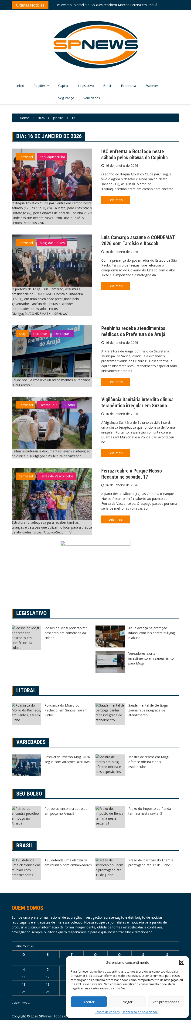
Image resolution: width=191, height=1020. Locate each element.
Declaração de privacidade (140, 1012)
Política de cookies (107, 1012)
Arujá (23, 333)
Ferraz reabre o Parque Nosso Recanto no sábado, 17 (131, 474)
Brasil (107, 85)
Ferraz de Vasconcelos (57, 476)
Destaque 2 (48, 405)
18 (24, 984)
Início (20, 85)
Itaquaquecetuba (52, 157)
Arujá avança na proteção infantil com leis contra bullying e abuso (151, 633)
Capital (63, 85)
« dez (16, 1003)
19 (48, 984)
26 (48, 992)
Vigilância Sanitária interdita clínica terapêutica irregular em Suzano (137, 403)
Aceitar (89, 1001)
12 (48, 977)
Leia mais (115, 200)
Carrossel (26, 157)
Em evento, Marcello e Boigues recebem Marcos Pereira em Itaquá (106, 2)
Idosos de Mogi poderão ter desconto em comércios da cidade (65, 633)
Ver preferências (166, 1001)
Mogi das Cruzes (52, 243)
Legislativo (86, 85)
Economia (128, 85)
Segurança (66, 98)
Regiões (40, 85)
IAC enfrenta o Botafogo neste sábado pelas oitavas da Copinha (134, 154)
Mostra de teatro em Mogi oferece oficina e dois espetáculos (148, 762)
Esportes (152, 85)
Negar (128, 1001)
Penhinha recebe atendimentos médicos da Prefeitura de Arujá (133, 331)
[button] (181, 962)
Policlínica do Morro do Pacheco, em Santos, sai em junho (66, 710)
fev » (26, 1003)
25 (24, 992)
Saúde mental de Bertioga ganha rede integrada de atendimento (148, 710)
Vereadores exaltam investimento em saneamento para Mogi (151, 658)
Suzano (69, 405)
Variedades (91, 98)
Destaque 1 (63, 333)
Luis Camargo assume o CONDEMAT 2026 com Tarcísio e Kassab (138, 240)
